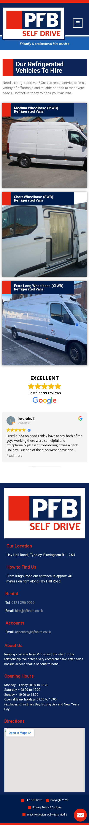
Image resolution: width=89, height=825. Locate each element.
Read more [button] (33, 455)
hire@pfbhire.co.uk (29, 611)
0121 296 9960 (23, 603)
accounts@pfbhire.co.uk (33, 632)
